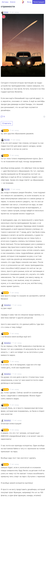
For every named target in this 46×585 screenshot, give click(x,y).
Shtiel (6, 12)
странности (8, 6)
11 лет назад (14, 130)
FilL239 (6, 140)
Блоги (12, 2)
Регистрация (38, 2)
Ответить (6, 123)
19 (4, 116)
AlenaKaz (7, 305)
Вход (29, 2)
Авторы (5, 2)
